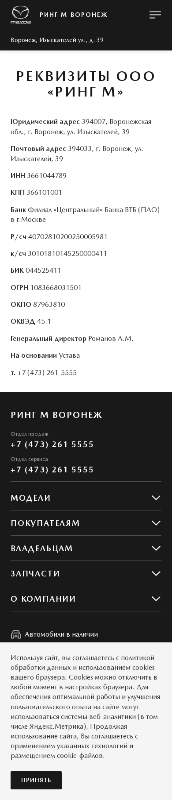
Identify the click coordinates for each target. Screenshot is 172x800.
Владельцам (42, 548)
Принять (36, 780)
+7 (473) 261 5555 (52, 444)
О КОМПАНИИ (43, 598)
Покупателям (45, 523)
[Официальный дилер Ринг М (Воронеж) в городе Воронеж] (21, 15)
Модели (31, 497)
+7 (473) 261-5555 (47, 372)
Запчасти (35, 573)
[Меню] (155, 14)
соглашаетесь (93, 657)
